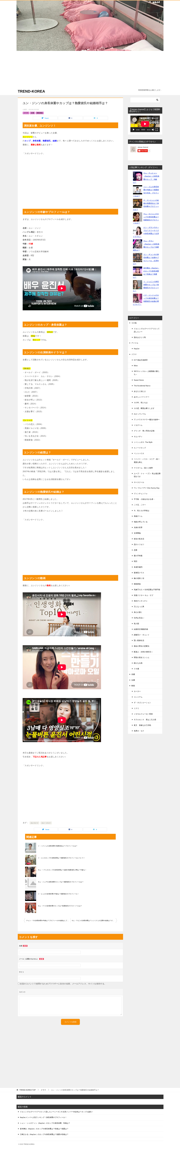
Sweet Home (139, 380)
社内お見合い (139, 618)
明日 (135, 561)
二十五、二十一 (140, 505)
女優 (32, 113)
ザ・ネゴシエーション (142, 703)
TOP (27, 1090)
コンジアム (138, 697)
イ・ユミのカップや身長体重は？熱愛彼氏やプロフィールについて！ (61, 858)
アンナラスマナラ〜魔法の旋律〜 (147, 420)
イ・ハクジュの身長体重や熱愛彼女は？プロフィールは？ (57, 846)
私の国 (136, 624)
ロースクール (139, 482)
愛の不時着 (138, 556)
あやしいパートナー (141, 397)
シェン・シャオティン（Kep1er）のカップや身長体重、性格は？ (45, 1123)
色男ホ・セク (139, 731)
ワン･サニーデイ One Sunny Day (146, 488)
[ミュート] (153, 129)
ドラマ (26, 113)
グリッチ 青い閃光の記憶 (144, 431)
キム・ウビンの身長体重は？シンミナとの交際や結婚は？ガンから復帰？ (94, 920)
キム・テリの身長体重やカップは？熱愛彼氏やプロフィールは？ (60, 906)
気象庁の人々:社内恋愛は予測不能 (147, 590)
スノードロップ (140, 448)
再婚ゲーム (138, 516)
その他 (134, 323)
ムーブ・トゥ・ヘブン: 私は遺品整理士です (147, 475)
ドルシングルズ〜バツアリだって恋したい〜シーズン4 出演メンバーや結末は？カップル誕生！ (56, 1112)
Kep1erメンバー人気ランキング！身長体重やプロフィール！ (43, 1117)
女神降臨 (137, 533)
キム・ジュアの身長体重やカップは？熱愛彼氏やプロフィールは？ (61, 882)
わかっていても (140, 414)
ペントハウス (139, 453)
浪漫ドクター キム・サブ (143, 595)
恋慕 (135, 550)
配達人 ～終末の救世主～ (143, 652)
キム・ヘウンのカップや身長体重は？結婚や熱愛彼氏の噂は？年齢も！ (62, 870)
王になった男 (139, 607)
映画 (133, 686)
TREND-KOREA (31, 91)
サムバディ (138, 437)
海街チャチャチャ (141, 601)
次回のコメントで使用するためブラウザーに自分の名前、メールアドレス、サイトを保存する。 (63, 984)
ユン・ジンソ (46, 823)
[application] (145, 124)
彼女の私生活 (139, 539)
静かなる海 (138, 663)
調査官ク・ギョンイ (141, 635)
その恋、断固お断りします (144, 408)
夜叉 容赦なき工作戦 (142, 725)
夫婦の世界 (138, 527)
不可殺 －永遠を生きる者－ (144, 499)
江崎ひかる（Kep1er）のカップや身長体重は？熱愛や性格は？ (44, 1134)
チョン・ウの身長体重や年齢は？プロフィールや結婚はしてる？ (48, 920)
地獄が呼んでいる (141, 522)
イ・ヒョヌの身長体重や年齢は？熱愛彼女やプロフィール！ (58, 894)
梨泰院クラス (139, 573)
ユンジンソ (34, 823)
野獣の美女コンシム (141, 657)
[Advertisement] (90, 69)
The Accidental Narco (142, 386)
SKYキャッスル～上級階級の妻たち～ (146, 372)
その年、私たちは (141, 403)
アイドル (134, 343)
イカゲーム (138, 425)
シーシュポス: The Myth (143, 442)
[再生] (133, 129)
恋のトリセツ (139, 544)
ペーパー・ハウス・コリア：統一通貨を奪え (147, 460)
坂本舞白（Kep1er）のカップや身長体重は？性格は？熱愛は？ (44, 1129)
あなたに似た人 (140, 391)
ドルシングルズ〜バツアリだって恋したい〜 (147, 330)
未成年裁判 (138, 567)
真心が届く (138, 612)
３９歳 (136, 669)
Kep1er (136, 349)
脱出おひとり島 (140, 337)
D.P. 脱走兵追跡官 (141, 360)
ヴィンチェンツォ (141, 494)
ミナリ (136, 708)
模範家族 (40, 113)
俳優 (133, 674)
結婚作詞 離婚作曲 (141, 629)
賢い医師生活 (139, 640)
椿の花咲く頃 (139, 578)
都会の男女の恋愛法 (141, 646)
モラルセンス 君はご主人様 (145, 720)
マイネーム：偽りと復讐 (143, 468)
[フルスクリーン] (157, 129)
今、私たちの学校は (141, 511)
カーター (137, 691)
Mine (136, 366)
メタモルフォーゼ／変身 (143, 714)
